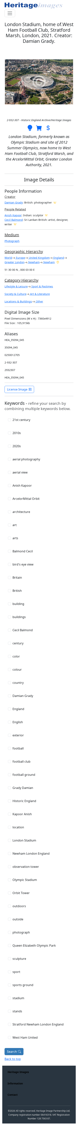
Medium (12, 234)
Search (12, 1052)
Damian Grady (14, 202)
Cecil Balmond (14, 220)
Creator (10, 197)
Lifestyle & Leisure (16, 286)
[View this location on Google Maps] (58, 262)
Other (39, 301)
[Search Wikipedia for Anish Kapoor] (46, 215)
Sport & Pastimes (42, 286)
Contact (13, 1094)
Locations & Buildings (18, 301)
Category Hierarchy (21, 280)
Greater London (14, 262)
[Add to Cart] (39, 128)
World (8, 257)
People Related (15, 209)
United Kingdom (39, 257)
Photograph (12, 241)
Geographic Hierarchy (24, 251)
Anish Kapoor (13, 215)
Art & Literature (39, 294)
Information (15, 1083)
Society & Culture (15, 294)
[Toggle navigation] (10, 13)
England (58, 257)
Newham (33, 262)
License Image (17, 389)
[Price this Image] (48, 128)
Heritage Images (18, 1072)
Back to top (13, 1059)
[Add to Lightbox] (30, 128)
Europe (20, 257)
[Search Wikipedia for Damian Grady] (55, 202)
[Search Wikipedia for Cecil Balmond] (15, 224)
